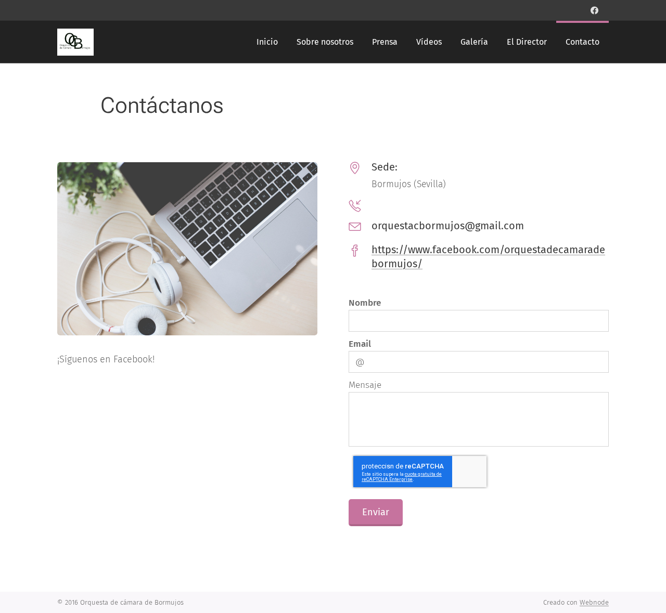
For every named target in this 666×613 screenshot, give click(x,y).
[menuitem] (267, 42)
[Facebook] (594, 10)
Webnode (594, 602)
